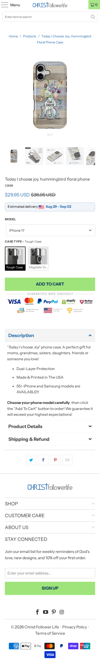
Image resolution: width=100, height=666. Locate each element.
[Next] (91, 95)
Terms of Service (50, 633)
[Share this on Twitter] (31, 460)
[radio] (15, 259)
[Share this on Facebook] (43, 460)
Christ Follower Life (41, 627)
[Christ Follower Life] (50, 4)
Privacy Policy (74, 627)
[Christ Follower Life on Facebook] (37, 612)
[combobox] (50, 17)
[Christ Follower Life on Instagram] (61, 612)
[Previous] (8, 95)
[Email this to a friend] (68, 460)
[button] (50, 335)
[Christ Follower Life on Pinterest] (53, 612)
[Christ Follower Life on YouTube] (45, 612)
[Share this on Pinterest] (55, 460)
